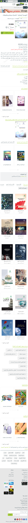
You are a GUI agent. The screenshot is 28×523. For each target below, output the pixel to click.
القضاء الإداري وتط (21, 286)
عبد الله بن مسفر (20, 263)
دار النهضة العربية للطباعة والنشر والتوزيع (18, 374)
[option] (20, 101)
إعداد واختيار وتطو (7, 261)
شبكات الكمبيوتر (22, 458)
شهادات (15, 458)
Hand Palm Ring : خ (21, 438)
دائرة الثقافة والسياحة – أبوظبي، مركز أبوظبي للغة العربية (15, 370)
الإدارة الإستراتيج (21, 211)
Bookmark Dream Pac (7, 110)
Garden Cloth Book (7, 406)
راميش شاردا (7, 213)
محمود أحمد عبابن (20, 288)
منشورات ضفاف (22, 354)
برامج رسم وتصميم (13, 455)
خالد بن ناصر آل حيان (22, 17)
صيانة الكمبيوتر (9, 458)
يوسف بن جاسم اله (20, 339)
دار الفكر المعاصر (22, 358)
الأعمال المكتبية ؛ (21, 311)
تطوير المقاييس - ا (7, 311)
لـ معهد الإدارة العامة (23, 188)
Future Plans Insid (21, 110)
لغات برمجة (10, 461)
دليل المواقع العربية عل (7, 165)
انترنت (5, 453)
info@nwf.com (24, 503)
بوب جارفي (7, 339)
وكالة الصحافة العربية (21, 378)
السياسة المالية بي (7, 286)
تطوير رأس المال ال (7, 236)
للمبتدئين (3, 461)
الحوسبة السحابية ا (21, 138)
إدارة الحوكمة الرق (21, 236)
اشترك (10, 515)
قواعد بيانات (16, 461)
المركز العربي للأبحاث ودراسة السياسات (18, 362)
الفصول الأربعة (20, 406)
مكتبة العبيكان (23, 366)
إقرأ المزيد (25, 62)
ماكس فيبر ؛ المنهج (21, 261)
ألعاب (23, 453)
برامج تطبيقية (21, 455)
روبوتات (5, 455)
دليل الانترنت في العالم (21, 165)
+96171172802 (24, 502)
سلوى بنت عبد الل (7, 263)
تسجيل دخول (24, 1)
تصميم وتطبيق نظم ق (20, 337)
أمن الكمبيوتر (17, 453)
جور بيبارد (20, 213)
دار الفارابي (9, 350)
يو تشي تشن (20, 238)
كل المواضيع (7, 447)
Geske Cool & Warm (7, 438)
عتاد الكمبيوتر (23, 461)
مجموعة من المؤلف (20, 313)
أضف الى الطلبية (8, 33)
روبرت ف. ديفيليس (7, 313)
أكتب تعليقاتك (23, 176)
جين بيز (6, 238)
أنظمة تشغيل (10, 453)
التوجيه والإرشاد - (7, 337)
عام (3, 458)
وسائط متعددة (14, 463)
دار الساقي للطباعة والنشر (10, 354)
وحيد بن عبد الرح (7, 288)
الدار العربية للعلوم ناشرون (21, 350)
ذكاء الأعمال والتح (7, 211)
